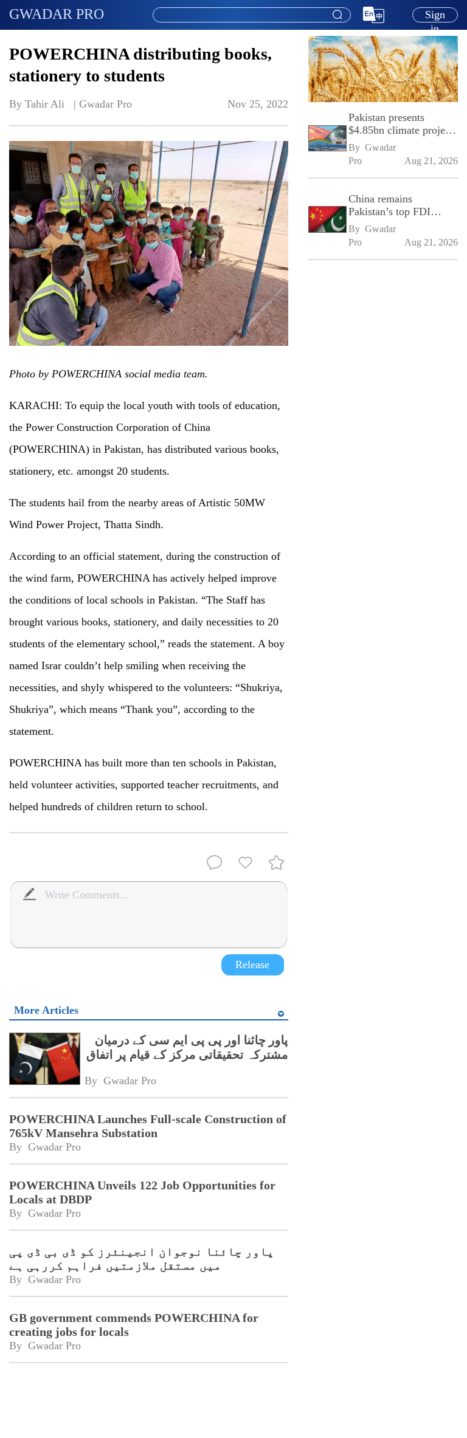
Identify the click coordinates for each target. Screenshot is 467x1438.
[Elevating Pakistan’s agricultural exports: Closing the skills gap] (383, 99)
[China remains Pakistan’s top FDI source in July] (326, 221)
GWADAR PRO (56, 14)
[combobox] (251, 15)
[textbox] (251, 15)
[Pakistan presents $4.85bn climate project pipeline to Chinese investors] (326, 139)
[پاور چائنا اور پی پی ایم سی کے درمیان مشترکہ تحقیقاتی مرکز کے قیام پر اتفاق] (44, 1060)
